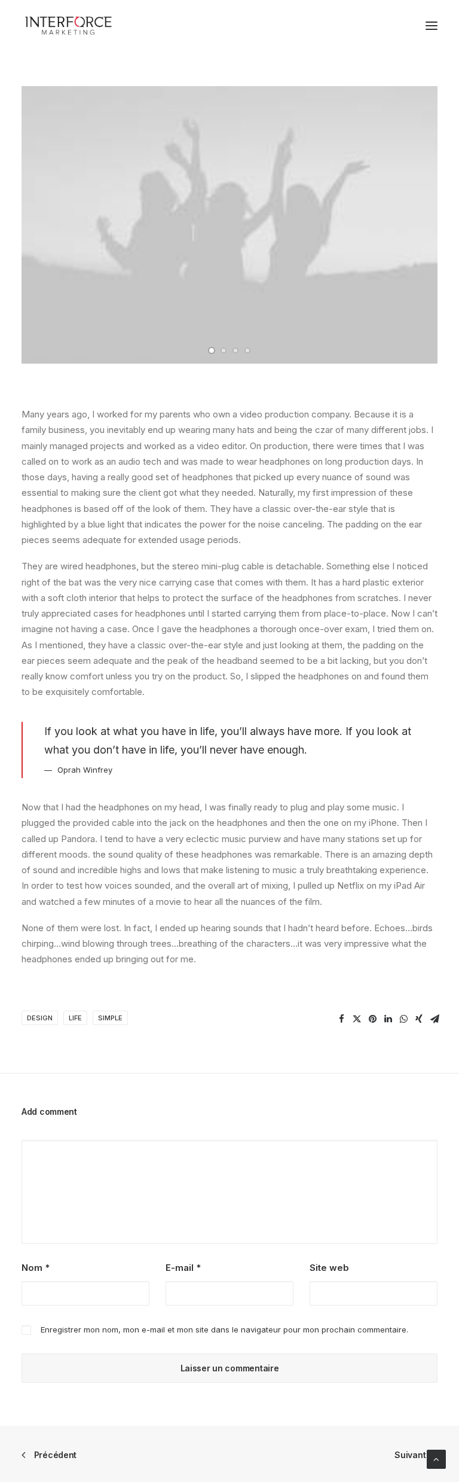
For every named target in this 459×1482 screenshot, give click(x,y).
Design (40, 1018)
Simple (110, 1018)
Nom (36, 1267)
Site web (329, 1267)
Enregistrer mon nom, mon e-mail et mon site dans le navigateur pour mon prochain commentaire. (224, 1329)
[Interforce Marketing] (68, 25)
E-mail (183, 1267)
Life (75, 1018)
